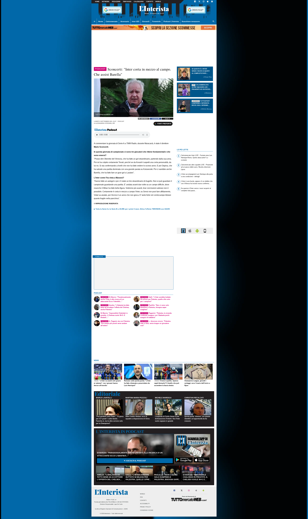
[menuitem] (94, 21)
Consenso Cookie (146, 510)
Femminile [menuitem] (156, 21)
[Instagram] (203, 1)
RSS (141, 497)
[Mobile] (205, 231)
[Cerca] (213, 21)
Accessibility (145, 503)
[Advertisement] (195, 329)
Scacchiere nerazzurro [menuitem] (191, 21)
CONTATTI (149, 1)
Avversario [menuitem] (124, 21)
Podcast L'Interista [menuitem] (171, 21)
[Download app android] (212, 1)
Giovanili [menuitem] (145, 21)
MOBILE (158, 1)
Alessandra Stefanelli (104, 123)
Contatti (143, 500)
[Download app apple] (207, 1)
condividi (155, 118)
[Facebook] (195, 1)
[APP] (183, 231)
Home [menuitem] (100, 21)
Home (97, 1)
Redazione (116, 1)
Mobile (142, 494)
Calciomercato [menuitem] (112, 21)
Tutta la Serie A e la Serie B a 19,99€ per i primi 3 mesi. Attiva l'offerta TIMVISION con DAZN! (133, 209)
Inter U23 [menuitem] (135, 21)
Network (105, 1)
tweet (167, 118)
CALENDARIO (139, 1)
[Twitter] (199, 1)
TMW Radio (127, 1)
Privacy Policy (145, 507)
